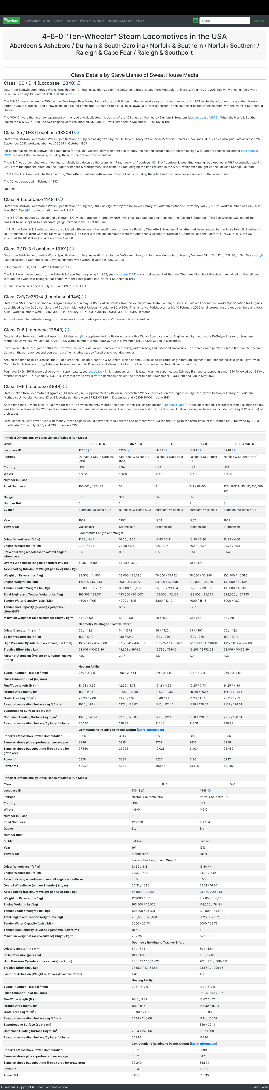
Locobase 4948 (99, 371)
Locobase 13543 (174, 405)
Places (70, 20)
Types (84, 20)
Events (97, 20)
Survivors (31, 20)
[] (232, 139)
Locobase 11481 (125, 274)
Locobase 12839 (206, 117)
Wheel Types (51, 20)
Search (259, 20)
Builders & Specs (118, 20)
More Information (150, 730)
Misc (139, 20)
